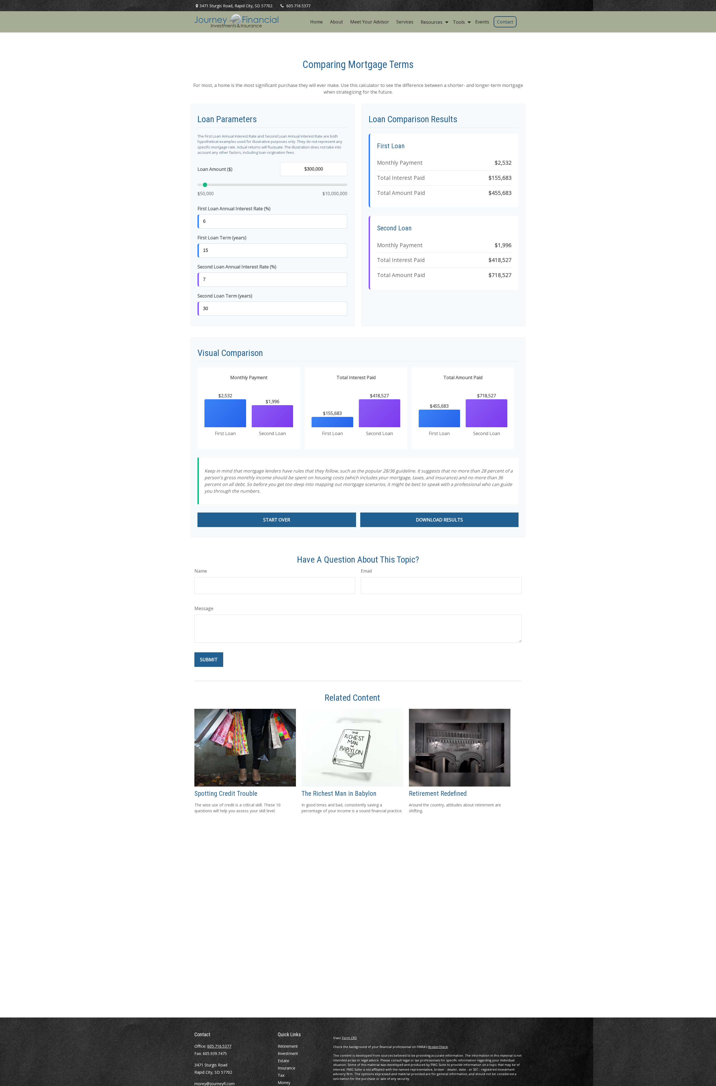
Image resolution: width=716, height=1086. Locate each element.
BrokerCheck (438, 1047)
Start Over (276, 520)
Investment (288, 1053)
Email (366, 571)
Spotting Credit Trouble (225, 793)
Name (200, 571)
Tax (281, 1075)
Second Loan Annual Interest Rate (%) (236, 267)
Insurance (286, 1068)
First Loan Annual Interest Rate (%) (233, 209)
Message (203, 608)
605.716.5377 (298, 5)
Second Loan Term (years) (224, 296)
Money (284, 1082)
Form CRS (349, 1038)
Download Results (439, 520)
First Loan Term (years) (221, 238)
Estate (283, 1060)
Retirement (288, 1046)
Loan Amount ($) (214, 169)
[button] (316, 22)
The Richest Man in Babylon (339, 793)
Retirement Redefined (438, 793)
